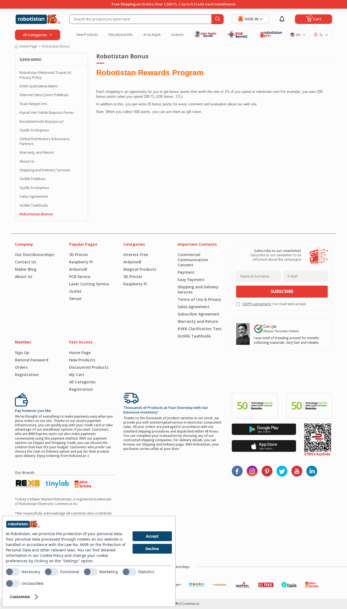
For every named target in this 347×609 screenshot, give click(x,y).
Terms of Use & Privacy (199, 299)
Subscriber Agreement (199, 314)
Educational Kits (120, 35)
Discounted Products (88, 367)
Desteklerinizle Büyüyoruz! (42, 121)
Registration (27, 374)
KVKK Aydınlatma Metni (38, 86)
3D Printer (78, 254)
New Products (87, 35)
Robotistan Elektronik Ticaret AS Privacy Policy (46, 75)
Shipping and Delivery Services (45, 170)
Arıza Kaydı (151, 35)
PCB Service (79, 276)
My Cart (76, 374)
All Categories (82, 381)
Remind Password (31, 359)
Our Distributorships (34, 254)
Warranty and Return (37, 152)
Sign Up (22, 352)
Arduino (177, 35)
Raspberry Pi (81, 261)
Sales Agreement (34, 196)
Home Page (28, 46)
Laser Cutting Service (89, 283)
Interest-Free (135, 254)
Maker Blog (25, 269)
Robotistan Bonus (36, 214)
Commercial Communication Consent (193, 259)
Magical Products (139, 269)
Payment (186, 272)
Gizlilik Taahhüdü (34, 205)
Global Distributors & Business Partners (45, 141)
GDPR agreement (256, 303)
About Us (27, 161)
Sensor (75, 298)
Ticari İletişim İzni (33, 104)
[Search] (217, 19)
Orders (21, 367)
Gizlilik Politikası (33, 178)
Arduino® (78, 269)
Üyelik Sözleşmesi (34, 130)
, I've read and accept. (274, 304)
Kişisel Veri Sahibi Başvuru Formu (47, 112)
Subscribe (282, 291)
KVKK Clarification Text (200, 328)
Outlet (75, 291)
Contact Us (25, 261)
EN (298, 34)
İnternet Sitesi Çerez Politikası (44, 95)
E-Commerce (189, 603)
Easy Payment (191, 279)
